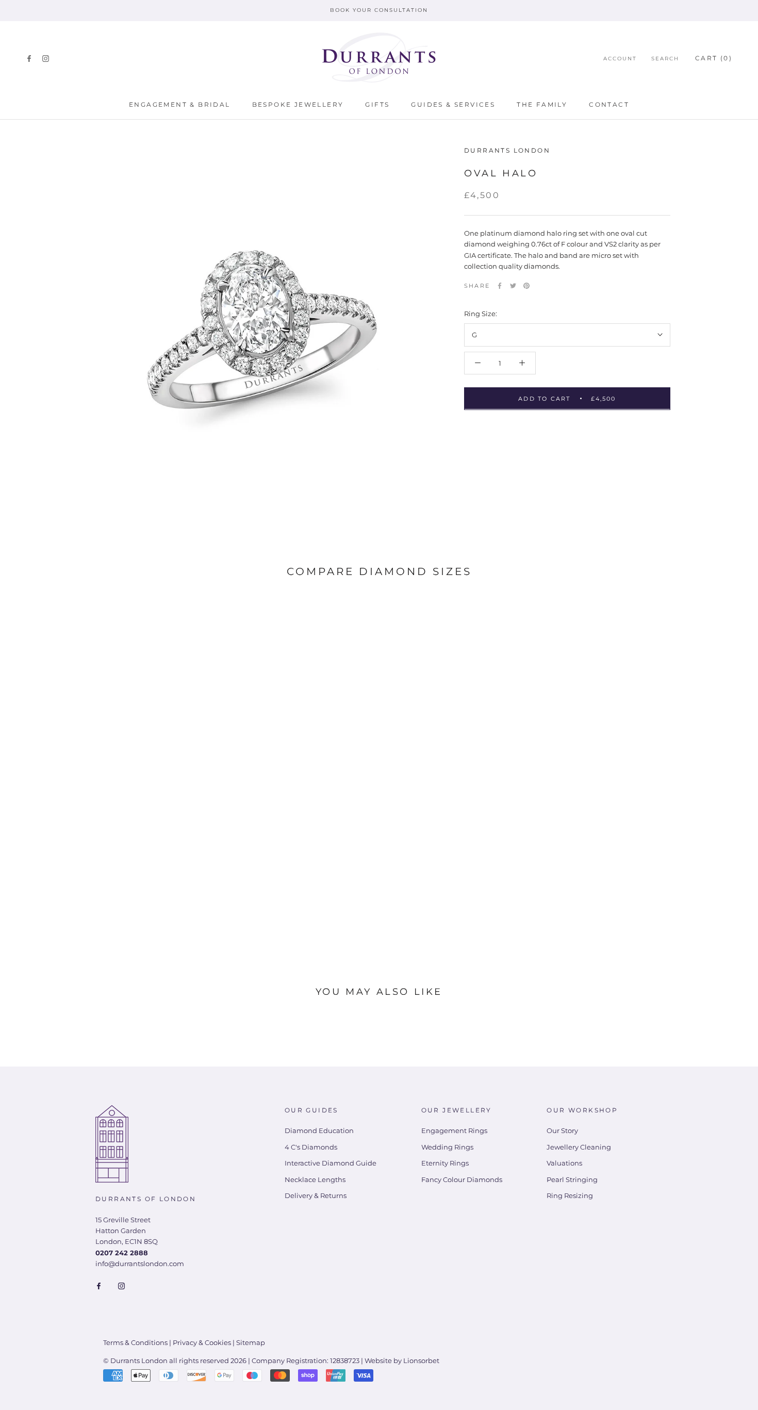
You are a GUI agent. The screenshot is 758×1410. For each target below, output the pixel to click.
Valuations (564, 1163)
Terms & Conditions (135, 1342)
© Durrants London (135, 1360)
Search (665, 58)
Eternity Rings (445, 1163)
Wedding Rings (447, 1147)
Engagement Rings (454, 1130)
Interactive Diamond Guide (330, 1163)
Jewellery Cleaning (579, 1147)
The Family (542, 104)
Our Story (562, 1130)
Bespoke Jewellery (298, 104)
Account (620, 58)
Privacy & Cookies (202, 1342)
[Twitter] (513, 286)
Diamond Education (319, 1130)
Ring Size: (480, 313)
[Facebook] (29, 58)
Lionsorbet (421, 1360)
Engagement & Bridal (179, 104)
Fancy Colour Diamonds (461, 1179)
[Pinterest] (526, 286)
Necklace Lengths (315, 1179)
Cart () (713, 58)
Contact (609, 104)
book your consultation (379, 10)
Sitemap (250, 1342)
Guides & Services (453, 104)
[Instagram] (45, 58)
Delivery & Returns (316, 1195)
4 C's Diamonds (311, 1147)
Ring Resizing (570, 1195)
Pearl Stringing (572, 1179)
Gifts (377, 104)
